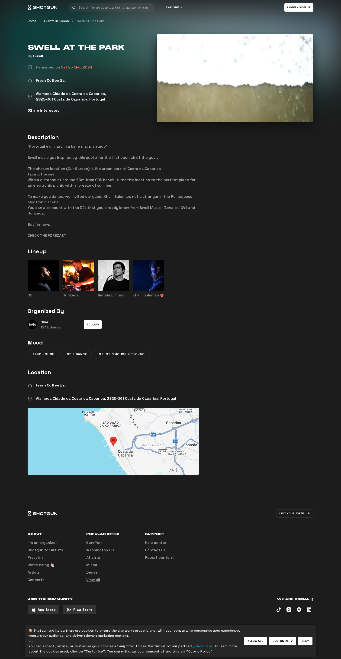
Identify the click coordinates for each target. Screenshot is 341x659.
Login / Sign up (299, 7)
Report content (159, 557)
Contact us (155, 550)
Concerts (36, 579)
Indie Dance (76, 354)
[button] (93, 324)
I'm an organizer (42, 542)
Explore (172, 7)
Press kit (35, 557)
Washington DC (100, 550)
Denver (92, 572)
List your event (292, 513)
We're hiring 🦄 (41, 564)
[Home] (42, 7)
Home (32, 21)
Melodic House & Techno (122, 354)
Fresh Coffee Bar (51, 385)
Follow (93, 324)
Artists (34, 572)
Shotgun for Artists (45, 550)
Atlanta (93, 557)
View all (93, 579)
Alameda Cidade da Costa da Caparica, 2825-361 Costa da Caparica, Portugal (106, 398)
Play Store (82, 609)
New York (94, 542)
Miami (91, 564)
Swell (38, 56)
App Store (47, 609)
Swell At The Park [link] (90, 21)
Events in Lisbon (56, 21)
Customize (281, 641)
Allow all (255, 641)
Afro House (43, 354)
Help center (155, 542)
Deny (305, 641)
